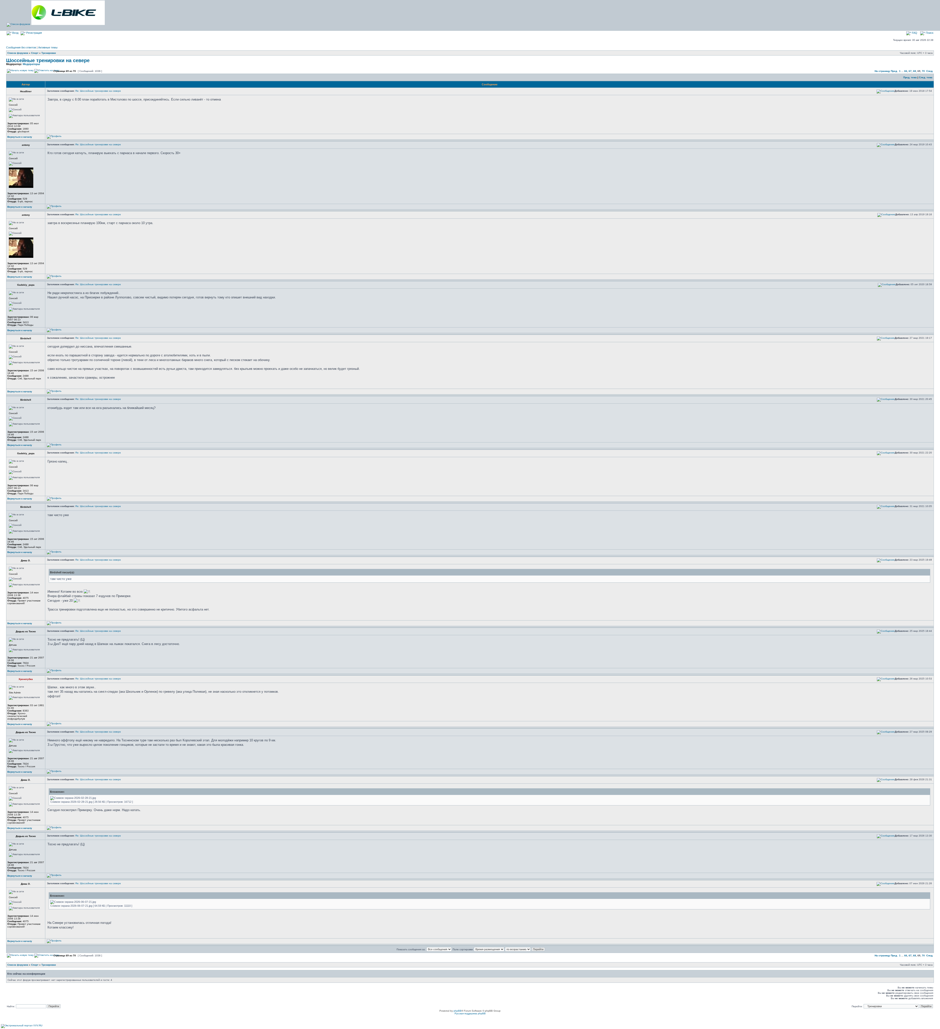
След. (929, 71)
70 (923, 71)
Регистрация (33, 32)
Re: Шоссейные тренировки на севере (98, 91)
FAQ (914, 32)
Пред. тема (910, 77)
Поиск (929, 32)
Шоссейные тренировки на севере (48, 60)
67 (910, 71)
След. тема (925, 77)
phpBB (457, 1010)
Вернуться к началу (19, 137)
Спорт (34, 53)
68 (914, 71)
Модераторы (31, 64)
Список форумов (17, 53)
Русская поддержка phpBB (470, 1013)
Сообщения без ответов (21, 47)
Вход (15, 32)
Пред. (894, 71)
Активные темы (48, 47)
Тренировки (48, 53)
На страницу (882, 71)
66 (905, 71)
